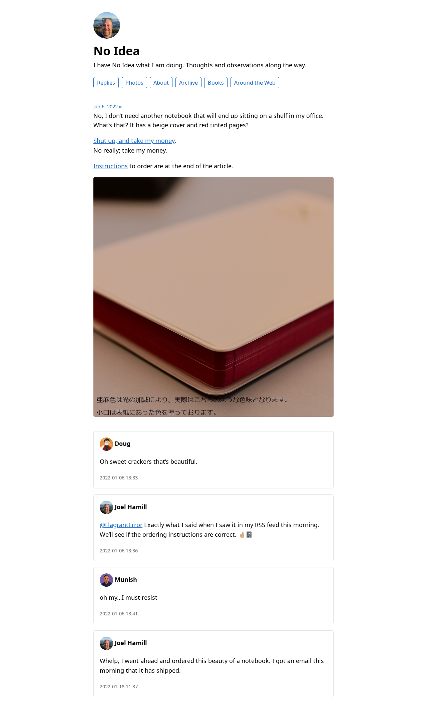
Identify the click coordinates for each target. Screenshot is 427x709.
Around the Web (255, 82)
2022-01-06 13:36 (119, 550)
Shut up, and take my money (133, 141)
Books (216, 82)
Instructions (110, 166)
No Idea (116, 51)
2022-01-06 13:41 (119, 613)
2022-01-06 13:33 (119, 477)
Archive (188, 82)
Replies (106, 82)
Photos (134, 82)
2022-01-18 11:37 (119, 686)
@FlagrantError (121, 525)
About (161, 82)
